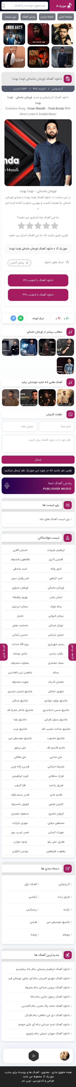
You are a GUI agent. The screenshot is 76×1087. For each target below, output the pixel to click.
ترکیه (66, 910)
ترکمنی (33, 897)
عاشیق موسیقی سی (20, 738)
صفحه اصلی (65, 17)
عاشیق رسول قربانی (55, 720)
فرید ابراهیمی (20, 776)
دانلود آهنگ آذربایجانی (55, 97)
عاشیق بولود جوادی (55, 701)
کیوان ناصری (56, 814)
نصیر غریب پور (20, 832)
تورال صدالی (56, 625)
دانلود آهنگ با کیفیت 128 (38, 280)
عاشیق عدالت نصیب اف (56, 729)
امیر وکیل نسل (20, 578)
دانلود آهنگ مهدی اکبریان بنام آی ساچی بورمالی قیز (39, 978)
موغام (66, 935)
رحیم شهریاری (56, 644)
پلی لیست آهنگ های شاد (55, 519)
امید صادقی (20, 569)
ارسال (38, 460)
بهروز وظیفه (20, 597)
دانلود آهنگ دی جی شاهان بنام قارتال (47, 1015)
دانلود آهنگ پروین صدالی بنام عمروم (47, 987)
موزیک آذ (61, 249)
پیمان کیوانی (56, 616)
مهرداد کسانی (56, 832)
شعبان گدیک (56, 682)
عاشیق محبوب (56, 738)
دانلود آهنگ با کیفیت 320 (38, 295)
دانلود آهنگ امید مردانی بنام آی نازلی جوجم (44, 1024)
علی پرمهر (20, 748)
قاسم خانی (56, 795)
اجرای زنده (64, 897)
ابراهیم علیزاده (56, 550)
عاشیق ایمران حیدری (20, 691)
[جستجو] (3, 6)
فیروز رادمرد (56, 785)
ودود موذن (20, 842)
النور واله (56, 569)
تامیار (20, 616)
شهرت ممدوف (20, 682)
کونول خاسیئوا (20, 804)
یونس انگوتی (20, 851)
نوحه (34, 935)
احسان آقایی (20, 550)
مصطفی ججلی (56, 823)
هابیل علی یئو (56, 842)
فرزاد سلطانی (56, 776)
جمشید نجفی (20, 625)
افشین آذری (56, 559)
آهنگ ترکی (31, 884)
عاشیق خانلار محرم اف (20, 710)
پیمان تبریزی (20, 606)
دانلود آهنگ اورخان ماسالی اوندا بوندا (37, 79)
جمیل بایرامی (56, 635)
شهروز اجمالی (56, 691)
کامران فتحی (56, 804)
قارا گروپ (20, 785)
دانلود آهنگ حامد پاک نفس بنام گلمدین (45, 1006)
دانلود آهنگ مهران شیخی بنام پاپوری (48, 1034)
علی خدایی (56, 757)
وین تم (26, 1081)
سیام (56, 672)
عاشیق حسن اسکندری (56, 710)
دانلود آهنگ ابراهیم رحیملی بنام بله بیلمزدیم (43, 969)
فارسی (33, 922)
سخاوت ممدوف (20, 663)
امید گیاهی (55, 578)
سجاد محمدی (56, 663)
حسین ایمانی (20, 635)
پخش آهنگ (28, 17)
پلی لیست (10, 17)
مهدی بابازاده (20, 823)
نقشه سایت (47, 17)
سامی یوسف (20, 654)
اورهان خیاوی (20, 588)
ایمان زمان (56, 597)
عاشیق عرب (20, 729)
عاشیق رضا (20, 720)
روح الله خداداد (20, 644)
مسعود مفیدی (20, 814)
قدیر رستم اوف (20, 795)
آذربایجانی (64, 884)
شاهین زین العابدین (20, 672)
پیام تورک (56, 606)
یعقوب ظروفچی (55, 851)
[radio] (54, 227)
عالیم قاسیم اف (56, 748)
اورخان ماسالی (56, 588)
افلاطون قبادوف (20, 559)
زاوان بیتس (56, 654)
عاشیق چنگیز (20, 701)
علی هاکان (20, 757)
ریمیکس (31, 910)
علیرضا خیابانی (56, 767)
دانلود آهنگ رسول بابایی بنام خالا (50, 997)
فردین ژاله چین (20, 767)
